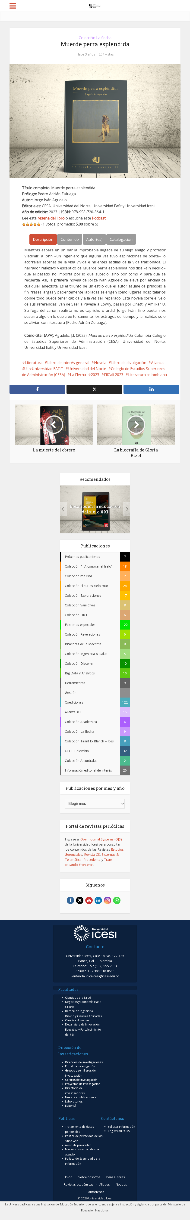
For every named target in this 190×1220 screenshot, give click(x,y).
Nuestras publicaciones (80, 1097)
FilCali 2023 (113, 374)
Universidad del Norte (87, 368)
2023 (95, 374)
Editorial (70, 1106)
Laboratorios (73, 1101)
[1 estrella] (24, 224)
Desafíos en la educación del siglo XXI (95, 509)
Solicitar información (121, 1127)
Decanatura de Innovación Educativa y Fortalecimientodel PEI (83, 1029)
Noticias (121, 1184)
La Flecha (78, 374)
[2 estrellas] (27, 224)
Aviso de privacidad (78, 1145)
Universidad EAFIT (47, 368)
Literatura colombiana (147, 374)
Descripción (43, 239)
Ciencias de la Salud (78, 998)
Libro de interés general (68, 362)
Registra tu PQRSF (119, 1131)
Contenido (70, 239)
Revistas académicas (78, 1184)
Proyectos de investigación (82, 1084)
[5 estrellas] (39, 224)
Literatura (33, 362)
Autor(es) (94, 239)
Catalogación (121, 239)
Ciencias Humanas (77, 1020)
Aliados (104, 1184)
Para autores (115, 1177)
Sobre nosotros (89, 1177)
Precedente (92, 859)
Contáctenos (95, 1192)
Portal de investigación (80, 1066)
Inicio (68, 1177)
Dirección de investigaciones (84, 1062)
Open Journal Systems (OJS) (101, 839)
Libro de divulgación (128, 362)
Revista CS (92, 854)
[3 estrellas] (31, 224)
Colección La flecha (95, 37)
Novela (100, 362)
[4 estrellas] (35, 224)
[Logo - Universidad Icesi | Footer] (95, 932)
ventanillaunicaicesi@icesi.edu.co (95, 976)
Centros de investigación (81, 1080)
